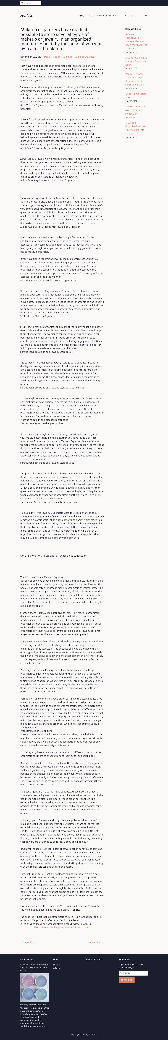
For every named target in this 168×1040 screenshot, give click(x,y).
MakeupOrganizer (85, 56)
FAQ (146, 16)
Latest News (26, 959)
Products (131, 16)
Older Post (29, 942)
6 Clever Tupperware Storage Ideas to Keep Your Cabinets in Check (136, 41)
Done (47, 56)
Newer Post (94, 942)
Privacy (56, 968)
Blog (81, 16)
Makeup (67, 56)
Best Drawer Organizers (103, 16)
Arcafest (92, 1034)
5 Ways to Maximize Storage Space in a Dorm (136, 61)
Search (56, 965)
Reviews (25, 60)
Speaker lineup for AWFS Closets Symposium (135, 110)
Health (57, 56)
